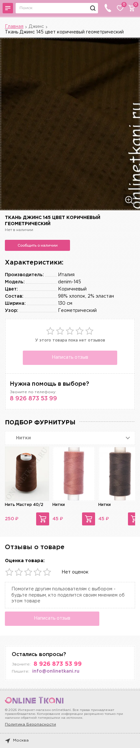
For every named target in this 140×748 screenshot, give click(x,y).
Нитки (58, 505)
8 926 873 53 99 (33, 398)
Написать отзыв (70, 357)
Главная (14, 27)
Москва (21, 740)
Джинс (36, 27)
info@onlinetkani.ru (55, 671)
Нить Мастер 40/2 (24, 505)
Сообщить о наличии (38, 245)
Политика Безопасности (30, 724)
